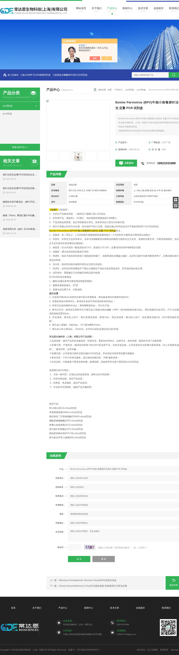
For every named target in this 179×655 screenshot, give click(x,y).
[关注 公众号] (175, 205)
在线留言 (140, 608)
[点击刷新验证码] (89, 547)
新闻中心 (88, 608)
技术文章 (114, 608)
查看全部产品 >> (20, 147)
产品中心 (119, 90)
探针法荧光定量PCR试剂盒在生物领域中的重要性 (27, 174)
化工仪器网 (152, 650)
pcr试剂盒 (8, 106)
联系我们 (166, 608)
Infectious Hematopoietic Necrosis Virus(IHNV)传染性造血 (87, 580)
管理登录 (164, 650)
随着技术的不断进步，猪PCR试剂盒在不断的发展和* (29, 202)
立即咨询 (128, 163)
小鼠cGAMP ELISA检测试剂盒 (35, 75)
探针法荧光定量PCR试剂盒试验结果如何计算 (25, 188)
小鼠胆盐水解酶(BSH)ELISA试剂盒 (70, 75)
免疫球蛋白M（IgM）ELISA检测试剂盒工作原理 (26, 229)
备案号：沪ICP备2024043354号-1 (84, 650)
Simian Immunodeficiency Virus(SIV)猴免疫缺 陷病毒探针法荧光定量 (93, 586)
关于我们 (36, 608)
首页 (110, 90)
